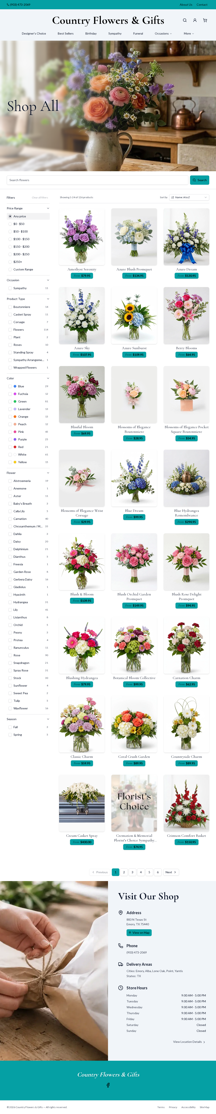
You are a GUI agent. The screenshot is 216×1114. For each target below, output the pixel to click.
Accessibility (188, 1107)
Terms (161, 1107)
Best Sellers (66, 33)
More (187, 33)
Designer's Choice (34, 33)
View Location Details (187, 1041)
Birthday (91, 33)
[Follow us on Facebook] (108, 1085)
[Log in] (195, 20)
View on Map (141, 932)
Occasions (162, 33)
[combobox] (189, 197)
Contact (202, 4)
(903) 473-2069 (20, 4)
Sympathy (115, 33)
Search (202, 180)
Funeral (138, 33)
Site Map (204, 1107)
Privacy (173, 1107)
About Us (186, 4)
